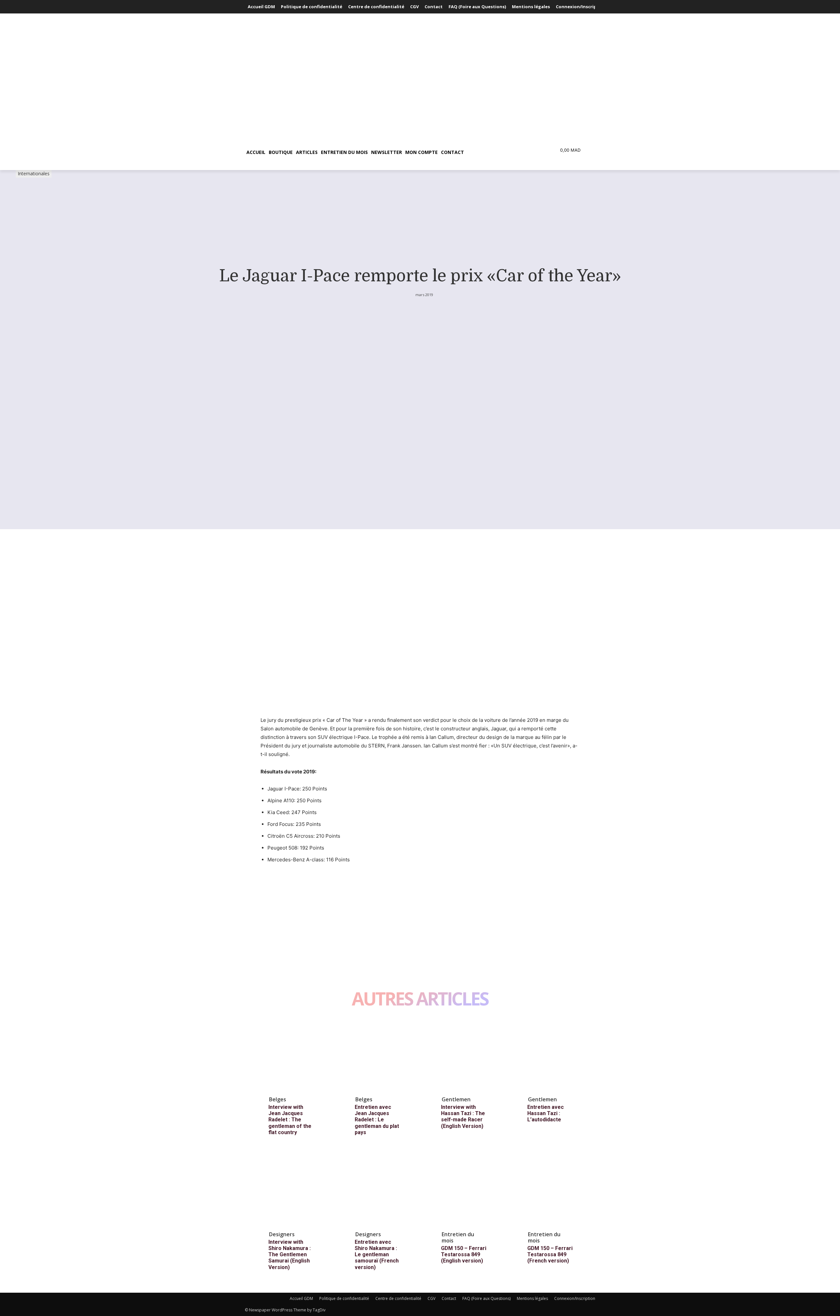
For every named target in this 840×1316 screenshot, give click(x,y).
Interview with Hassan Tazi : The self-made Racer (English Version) (463, 1116)
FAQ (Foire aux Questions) (486, 1298)
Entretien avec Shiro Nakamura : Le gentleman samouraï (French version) (377, 1254)
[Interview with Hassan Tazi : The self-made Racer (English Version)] (469, 1055)
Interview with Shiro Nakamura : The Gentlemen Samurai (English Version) (289, 1254)
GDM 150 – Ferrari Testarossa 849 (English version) (463, 1254)
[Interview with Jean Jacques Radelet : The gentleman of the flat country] (297, 1055)
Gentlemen (456, 1099)
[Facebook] (267, 884)
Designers (282, 1234)
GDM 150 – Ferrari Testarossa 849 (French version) (550, 1254)
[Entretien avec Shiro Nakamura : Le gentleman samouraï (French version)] (383, 1190)
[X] (282, 884)
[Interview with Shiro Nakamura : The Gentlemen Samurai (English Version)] (297, 1190)
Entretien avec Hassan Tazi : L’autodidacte (545, 1113)
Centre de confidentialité (398, 1298)
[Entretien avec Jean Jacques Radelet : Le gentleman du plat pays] (383, 1055)
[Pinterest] (297, 884)
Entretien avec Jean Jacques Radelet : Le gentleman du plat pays (377, 1119)
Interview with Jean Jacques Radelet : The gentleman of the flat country (289, 1119)
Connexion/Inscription (574, 1298)
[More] (328, 884)
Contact (449, 1298)
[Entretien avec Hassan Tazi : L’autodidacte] (555, 1055)
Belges (277, 1099)
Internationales (34, 173)
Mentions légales (532, 1298)
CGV (431, 1298)
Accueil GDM (301, 1298)
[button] (497, 152)
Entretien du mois (458, 1237)
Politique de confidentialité (344, 1298)
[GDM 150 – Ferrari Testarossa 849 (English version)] (469, 1190)
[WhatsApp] (312, 884)
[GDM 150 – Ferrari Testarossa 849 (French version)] (555, 1190)
